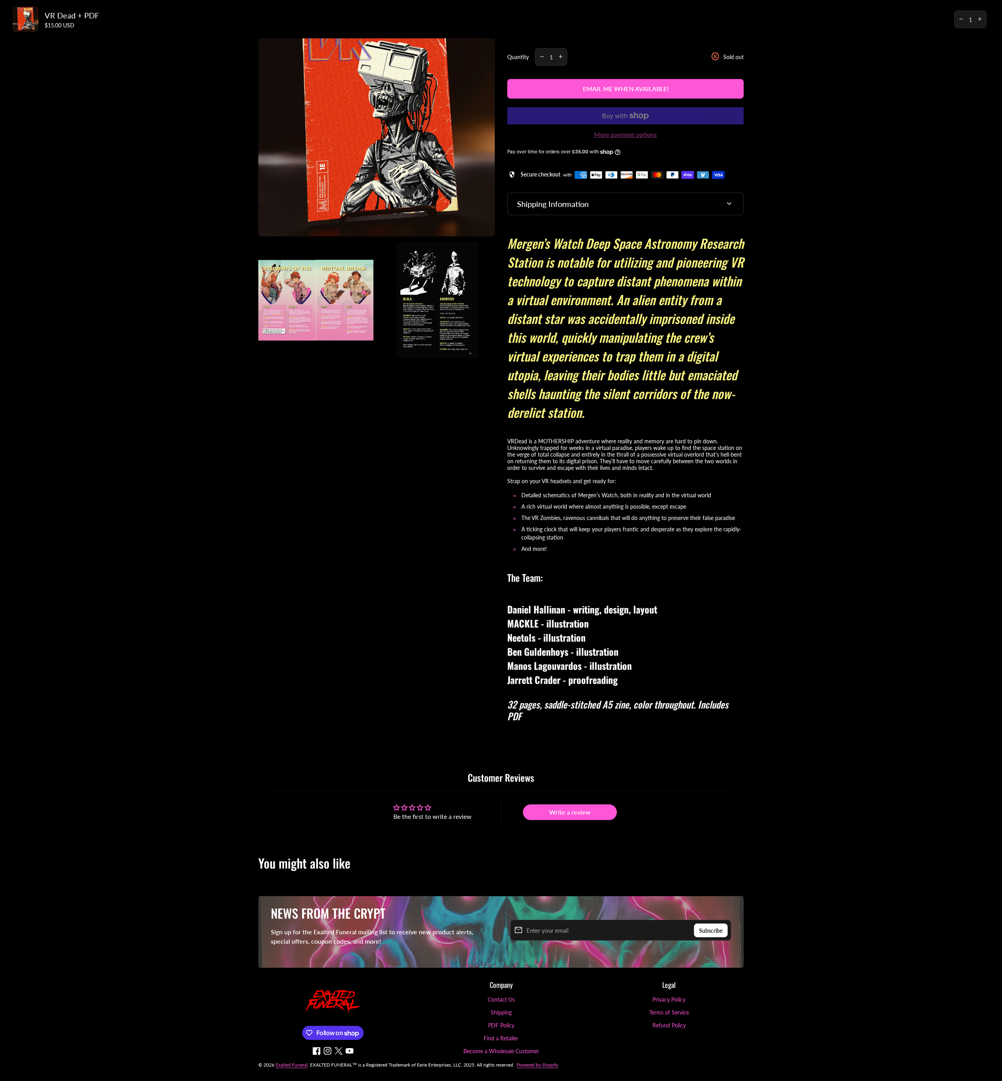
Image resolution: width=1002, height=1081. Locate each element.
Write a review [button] (570, 812)
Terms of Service (669, 1012)
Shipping (501, 1012)
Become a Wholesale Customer (501, 1051)
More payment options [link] (625, 134)
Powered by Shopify (537, 1065)
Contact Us (501, 999)
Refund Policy (669, 1025)
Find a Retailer (501, 1038)
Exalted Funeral (292, 1065)
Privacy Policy (668, 999)
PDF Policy (501, 1025)
